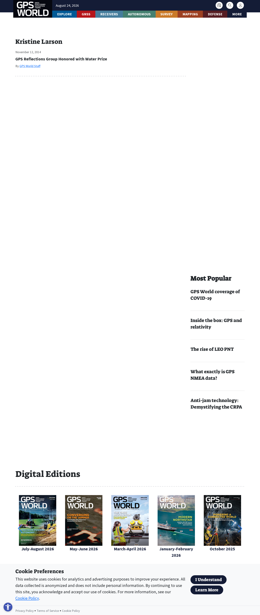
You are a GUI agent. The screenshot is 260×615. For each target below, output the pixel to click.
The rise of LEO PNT (212, 349)
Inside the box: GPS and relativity (216, 323)
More (237, 14)
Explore (64, 14)
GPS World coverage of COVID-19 (215, 295)
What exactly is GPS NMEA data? (212, 375)
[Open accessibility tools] (8, 607)
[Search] (229, 5)
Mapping (190, 14)
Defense (215, 14)
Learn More (206, 590)
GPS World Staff (29, 66)
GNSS (86, 14)
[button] (240, 528)
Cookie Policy (27, 598)
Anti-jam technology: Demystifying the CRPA (216, 403)
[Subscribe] (219, 5)
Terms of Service (48, 611)
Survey (166, 14)
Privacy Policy (24, 611)
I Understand (208, 580)
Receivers (109, 14)
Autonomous (139, 14)
